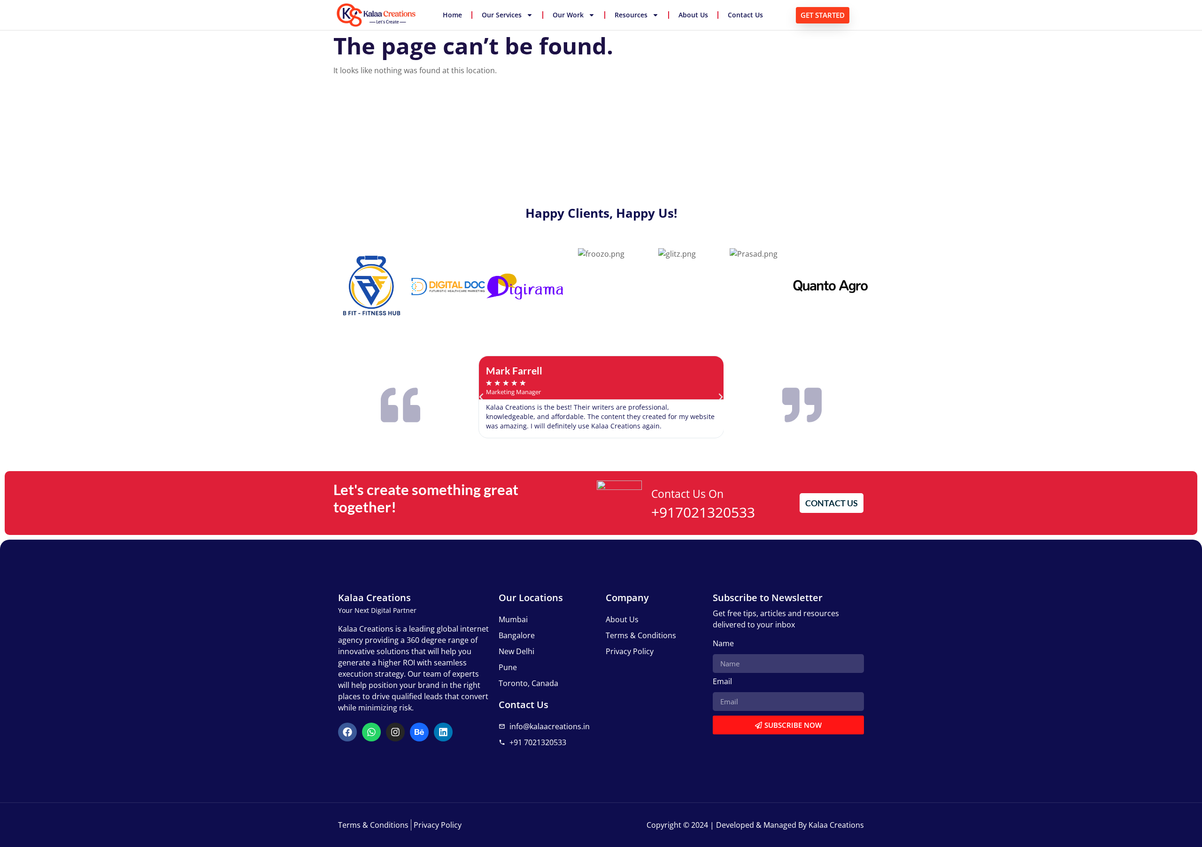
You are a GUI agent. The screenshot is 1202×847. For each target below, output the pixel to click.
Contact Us (745, 14)
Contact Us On (687, 493)
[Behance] (419, 732)
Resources (631, 14)
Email (722, 682)
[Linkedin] (443, 732)
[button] (481, 397)
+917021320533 (703, 512)
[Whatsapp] (371, 732)
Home (452, 14)
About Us (693, 14)
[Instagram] (395, 732)
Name (723, 644)
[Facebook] (347, 732)
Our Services (502, 14)
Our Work (568, 14)
